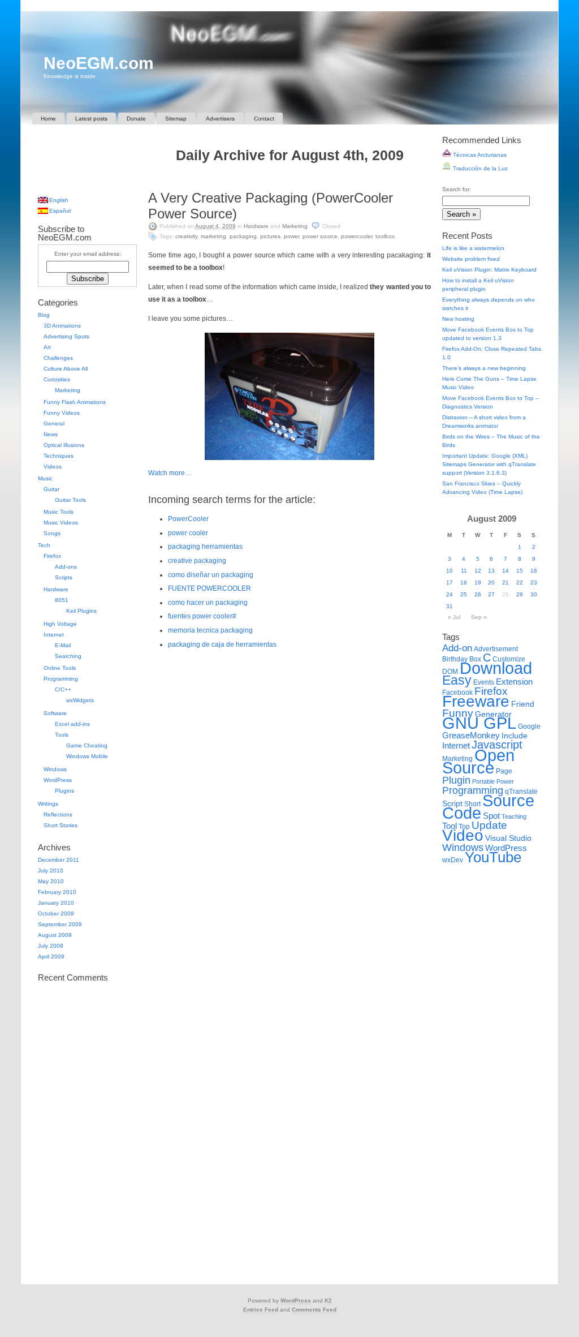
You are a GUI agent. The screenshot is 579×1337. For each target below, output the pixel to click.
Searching (68, 656)
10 (449, 571)
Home (48, 118)
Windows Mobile (87, 756)
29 (519, 594)
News (51, 434)
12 (477, 571)
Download (496, 668)
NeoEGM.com (99, 63)
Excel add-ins (72, 724)
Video (462, 835)
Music (45, 478)
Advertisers (220, 118)
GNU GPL (479, 723)
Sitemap (176, 118)
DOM (450, 672)
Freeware (475, 701)
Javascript (497, 744)
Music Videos (61, 522)
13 (491, 571)
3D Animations (62, 326)
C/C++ (63, 689)
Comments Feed (314, 1309)
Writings (48, 804)
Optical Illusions (64, 445)
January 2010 (56, 903)
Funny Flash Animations (75, 402)
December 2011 (58, 860)
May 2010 (51, 881)
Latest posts (91, 118)
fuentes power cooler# (202, 616)
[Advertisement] (289, 179)
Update (489, 825)
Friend (522, 704)
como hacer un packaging (208, 603)
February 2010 (57, 892)
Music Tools (59, 512)
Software (55, 713)
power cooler (188, 533)
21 (505, 582)
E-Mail (63, 645)
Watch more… (170, 473)
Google (529, 726)
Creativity (186, 236)
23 (533, 582)
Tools (61, 735)
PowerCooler (356, 236)
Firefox (52, 556)
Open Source (478, 761)
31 (449, 606)
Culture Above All (66, 369)
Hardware (256, 226)
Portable (483, 781)
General (54, 423)
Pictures (270, 236)
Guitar (51, 489)
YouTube (493, 857)
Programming (61, 679)
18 (463, 582)
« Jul (454, 617)
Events (483, 682)
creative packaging (197, 561)
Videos (53, 466)
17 (449, 582)
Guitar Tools (70, 500)
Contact (264, 118)
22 (519, 582)
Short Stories (60, 825)
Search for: (456, 189)
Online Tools (60, 668)
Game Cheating (86, 745)
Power (291, 236)
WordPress (58, 780)
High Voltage (60, 624)
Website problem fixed (471, 259)
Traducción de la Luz (479, 168)
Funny (457, 713)
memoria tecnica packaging (210, 630)
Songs (52, 533)
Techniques (59, 456)
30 (533, 594)
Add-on (457, 648)
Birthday (455, 659)
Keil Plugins (81, 611)
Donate (136, 118)
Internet (54, 634)
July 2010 (50, 870)
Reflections (58, 814)
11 (464, 571)
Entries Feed (260, 1309)
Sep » (479, 617)
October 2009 (56, 913)
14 (505, 571)
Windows (55, 769)
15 (519, 571)
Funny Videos (62, 413)
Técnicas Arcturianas (479, 155)
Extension (514, 681)
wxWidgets (80, 700)
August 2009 (55, 935)
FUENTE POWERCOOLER (209, 588)
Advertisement (496, 649)
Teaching (514, 816)
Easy (457, 680)
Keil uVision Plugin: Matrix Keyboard (489, 269)
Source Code (488, 806)
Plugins (64, 791)
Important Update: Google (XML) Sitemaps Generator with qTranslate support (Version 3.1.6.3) (489, 464)
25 (463, 594)
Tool (449, 826)
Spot (491, 815)
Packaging (243, 236)
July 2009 (50, 946)
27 (491, 594)
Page (504, 771)
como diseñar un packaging (210, 575)
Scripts (63, 577)
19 (477, 582)
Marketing (295, 226)
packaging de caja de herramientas (222, 644)
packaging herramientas (205, 547)
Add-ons (66, 567)
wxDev (452, 860)
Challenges (58, 358)
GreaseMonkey (471, 735)
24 (449, 594)
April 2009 (51, 956)
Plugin (456, 780)
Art (47, 347)
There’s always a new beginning (484, 368)
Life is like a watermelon (473, 248)
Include (515, 736)
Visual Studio (508, 838)
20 (491, 582)
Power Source (320, 236)
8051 (61, 600)
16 (533, 571)
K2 (328, 1300)
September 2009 (60, 924)
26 (477, 594)
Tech (44, 545)
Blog (44, 315)
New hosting (458, 319)
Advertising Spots (66, 336)
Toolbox (385, 236)
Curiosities (57, 379)
